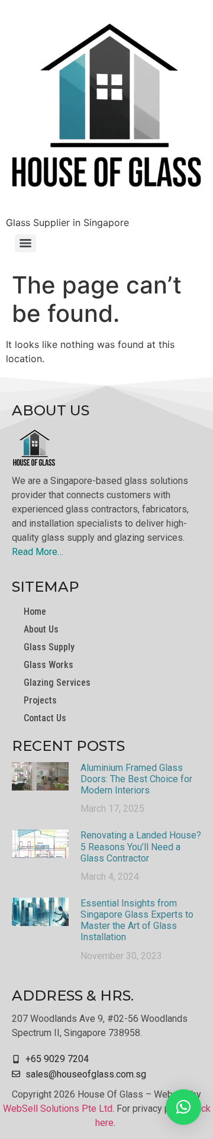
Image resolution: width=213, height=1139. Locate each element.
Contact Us (45, 718)
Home (35, 611)
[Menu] (25, 243)
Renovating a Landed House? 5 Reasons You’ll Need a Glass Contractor (140, 846)
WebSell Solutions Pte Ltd (57, 1108)
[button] (183, 1107)
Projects (40, 700)
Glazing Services (57, 682)
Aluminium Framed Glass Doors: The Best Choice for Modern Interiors (136, 779)
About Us (41, 629)
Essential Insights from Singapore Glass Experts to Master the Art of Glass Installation (136, 920)
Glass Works (48, 664)
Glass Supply (49, 647)
